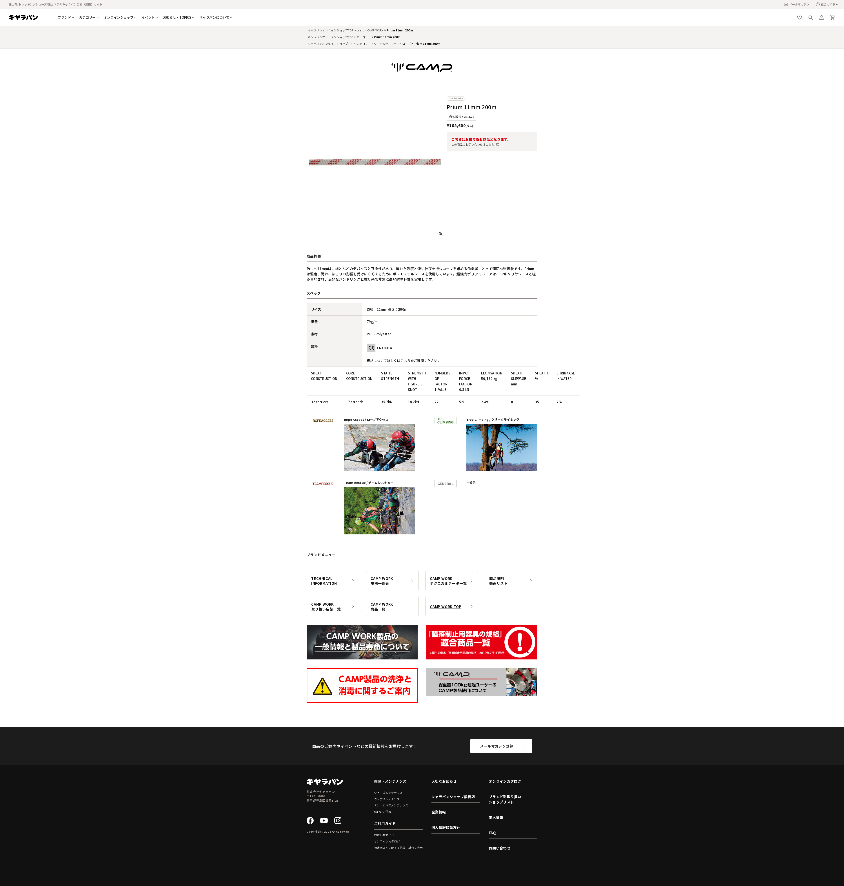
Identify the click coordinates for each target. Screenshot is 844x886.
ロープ (406, 44)
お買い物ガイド (384, 835)
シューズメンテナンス (388, 793)
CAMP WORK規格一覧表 (382, 581)
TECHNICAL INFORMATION (324, 581)
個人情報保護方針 (445, 827)
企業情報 (438, 812)
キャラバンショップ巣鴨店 (453, 796)
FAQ (492, 832)
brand (360, 30)
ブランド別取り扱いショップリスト (505, 799)
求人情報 (496, 817)
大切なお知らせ (444, 781)
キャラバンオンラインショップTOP (330, 30)
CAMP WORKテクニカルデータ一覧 (448, 581)
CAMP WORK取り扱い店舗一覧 (326, 606)
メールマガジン (799, 4)
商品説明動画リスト (498, 581)
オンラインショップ (118, 17)
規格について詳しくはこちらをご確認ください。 (404, 360)
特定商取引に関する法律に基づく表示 (398, 848)
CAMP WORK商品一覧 (382, 606)
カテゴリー (364, 37)
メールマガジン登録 (496, 746)
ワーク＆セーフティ (386, 44)
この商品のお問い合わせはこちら (472, 144)
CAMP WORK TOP (445, 606)
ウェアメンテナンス (387, 799)
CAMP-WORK (375, 30)
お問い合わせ (499, 848)
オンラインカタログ (387, 841)
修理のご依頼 (382, 812)
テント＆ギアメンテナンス (391, 805)
